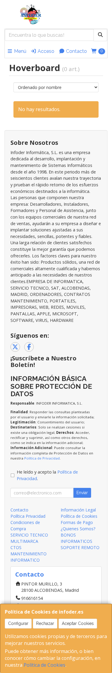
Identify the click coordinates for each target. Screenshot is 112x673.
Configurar (18, 623)
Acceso (45, 51)
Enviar (82, 492)
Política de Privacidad (42, 458)
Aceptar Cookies (78, 623)
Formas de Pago (77, 522)
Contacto (76, 51)
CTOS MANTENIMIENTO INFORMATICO (28, 554)
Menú (19, 51)
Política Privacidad (27, 516)
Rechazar (45, 623)
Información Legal (78, 510)
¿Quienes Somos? (78, 528)
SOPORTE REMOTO (80, 547)
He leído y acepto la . (47, 475)
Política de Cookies (44, 665)
